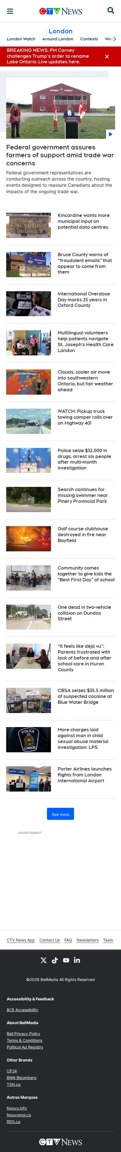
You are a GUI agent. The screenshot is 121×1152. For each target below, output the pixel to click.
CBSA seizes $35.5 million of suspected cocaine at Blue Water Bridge (86, 696)
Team (108, 940)
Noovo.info (17, 1108)
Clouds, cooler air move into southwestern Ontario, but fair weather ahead (85, 380)
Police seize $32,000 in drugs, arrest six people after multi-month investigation (84, 459)
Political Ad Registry (25, 1047)
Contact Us (49, 940)
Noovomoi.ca (19, 1114)
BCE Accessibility (22, 1009)
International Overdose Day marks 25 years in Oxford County (84, 299)
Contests (89, 39)
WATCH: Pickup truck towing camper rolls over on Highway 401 (85, 417)
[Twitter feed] (43, 960)
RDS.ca (13, 1121)
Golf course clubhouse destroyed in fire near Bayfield (83, 534)
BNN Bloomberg (22, 1077)
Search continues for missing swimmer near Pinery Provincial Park (83, 495)
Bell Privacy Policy (23, 1033)
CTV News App (21, 940)
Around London (57, 39)
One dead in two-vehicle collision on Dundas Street (84, 613)
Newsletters (87, 940)
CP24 (12, 1070)
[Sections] (10, 11)
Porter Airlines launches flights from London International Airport (85, 774)
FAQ (68, 940)
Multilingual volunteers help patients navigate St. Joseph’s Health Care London (86, 341)
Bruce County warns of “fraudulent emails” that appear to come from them (85, 263)
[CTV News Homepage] (60, 11)
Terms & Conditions (24, 1040)
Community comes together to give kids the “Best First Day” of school (86, 573)
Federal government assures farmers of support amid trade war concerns (60, 155)
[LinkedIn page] (77, 960)
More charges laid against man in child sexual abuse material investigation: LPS (83, 738)
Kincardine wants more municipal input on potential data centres (84, 221)
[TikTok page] (54, 960)
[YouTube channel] (66, 960)
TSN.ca (14, 1084)
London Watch (21, 39)
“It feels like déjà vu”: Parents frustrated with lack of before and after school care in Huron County (84, 658)
